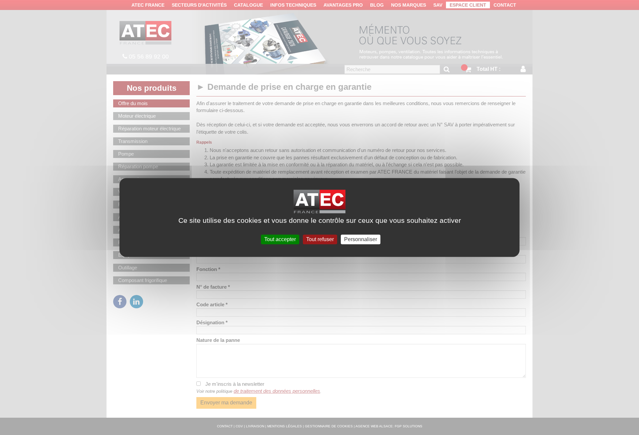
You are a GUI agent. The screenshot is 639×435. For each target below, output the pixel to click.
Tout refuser (320, 239)
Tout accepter (280, 239)
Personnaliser (360, 239)
